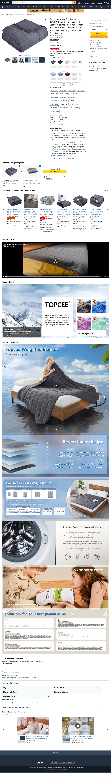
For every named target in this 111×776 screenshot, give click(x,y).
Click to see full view (24, 55)
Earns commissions (24, 244)
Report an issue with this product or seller (63, 158)
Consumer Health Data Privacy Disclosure (57, 767)
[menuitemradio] (105, 276)
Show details (49, 179)
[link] (32, 171)
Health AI (9, 7)
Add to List (94, 56)
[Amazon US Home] (39, 763)
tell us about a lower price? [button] (20, 707)
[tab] (54, 385)
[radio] (8, 60)
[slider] (52, 276)
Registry (102, 7)
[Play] (3, 276)
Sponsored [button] (4, 714)
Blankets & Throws (20, 14)
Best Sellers (36, 7)
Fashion (96, 7)
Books (78, 7)
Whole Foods (62, 7)
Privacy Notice (42, 767)
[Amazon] (6, 2)
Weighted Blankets (30, 14)
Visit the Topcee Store (56, 35)
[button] (3, 7)
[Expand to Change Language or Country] (60, 762)
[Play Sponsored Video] (78, 726)
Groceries (54, 7)
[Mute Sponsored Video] (47, 733)
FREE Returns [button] (54, 56)
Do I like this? (11, 246)
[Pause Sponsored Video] (47, 729)
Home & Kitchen (5, 14)
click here (44, 702)
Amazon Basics (27, 7)
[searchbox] (44, 2)
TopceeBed (99, 42)
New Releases (46, 7)
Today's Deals (71, 7)
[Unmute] (108, 277)
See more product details (58, 155)
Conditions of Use (34, 767)
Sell (91, 7)
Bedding (12, 14)
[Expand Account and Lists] (94, 3)
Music (107, 7)
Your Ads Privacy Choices (74, 767)
